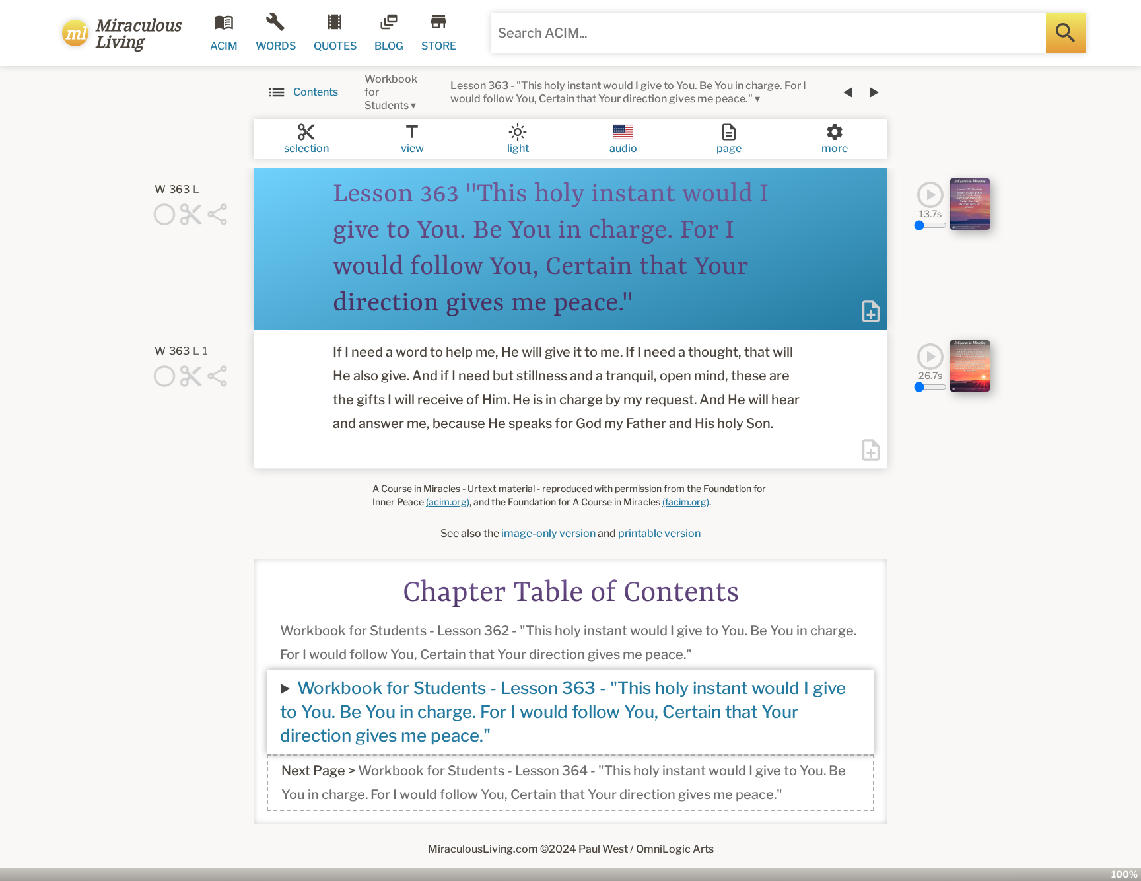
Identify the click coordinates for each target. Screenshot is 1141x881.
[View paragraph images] (970, 204)
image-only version (548, 533)
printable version (659, 533)
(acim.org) (447, 501)
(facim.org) (685, 501)
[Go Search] (1066, 33)
